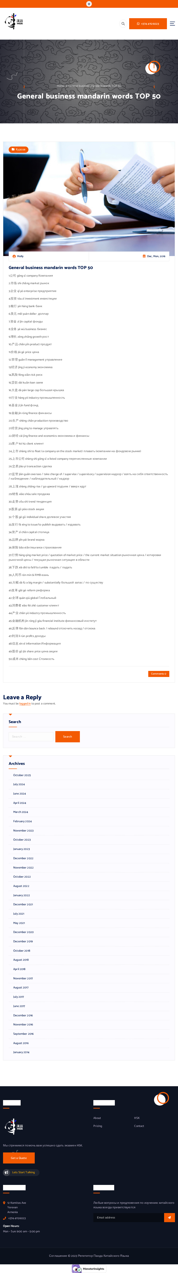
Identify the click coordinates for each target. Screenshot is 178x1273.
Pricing (97, 1126)
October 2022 (22, 877)
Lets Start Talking (23, 1172)
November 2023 (23, 830)
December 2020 (23, 932)
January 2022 (21, 895)
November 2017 (23, 978)
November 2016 (23, 1024)
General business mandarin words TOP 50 (94, 86)
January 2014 (21, 1052)
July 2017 (18, 997)
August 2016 (21, 1043)
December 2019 (23, 941)
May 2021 (19, 923)
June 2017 (19, 1006)
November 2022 (23, 867)
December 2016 (23, 1015)
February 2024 (22, 821)
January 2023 (21, 849)
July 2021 (18, 914)
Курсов (20, 149)
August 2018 (21, 960)
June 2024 (19, 793)
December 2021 (23, 904)
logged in (25, 703)
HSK (136, 1118)
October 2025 (22, 775)
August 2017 (20, 987)
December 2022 (23, 858)
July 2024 (19, 784)
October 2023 (22, 840)
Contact (139, 1126)
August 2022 (21, 886)
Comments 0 (158, 674)
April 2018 (19, 969)
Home (60, 86)
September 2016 (23, 1034)
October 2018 (21, 951)
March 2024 (20, 812)
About (97, 1118)
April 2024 (19, 803)
